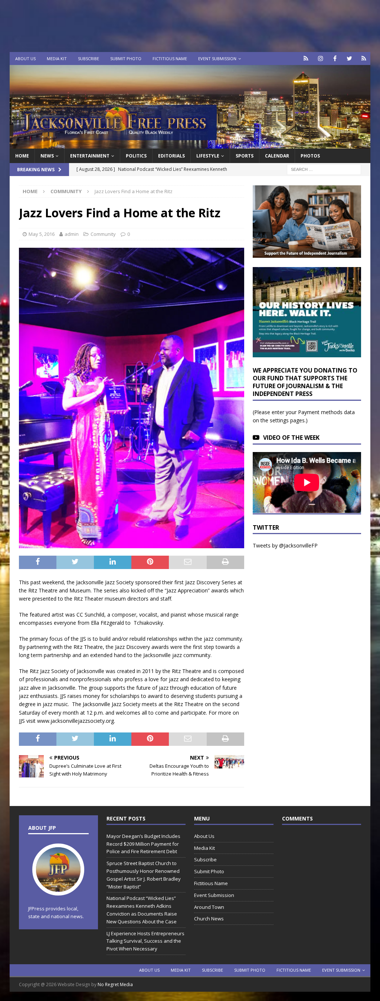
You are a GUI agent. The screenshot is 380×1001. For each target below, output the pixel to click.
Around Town (209, 907)
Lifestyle (207, 156)
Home (22, 156)
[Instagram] (320, 58)
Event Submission (217, 58)
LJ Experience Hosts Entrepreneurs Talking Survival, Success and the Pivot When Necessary (145, 941)
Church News (209, 918)
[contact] (305, 58)
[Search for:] (324, 169)
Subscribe (88, 58)
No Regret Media (115, 984)
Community (103, 234)
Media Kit (57, 58)
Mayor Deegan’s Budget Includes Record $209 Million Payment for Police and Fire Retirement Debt (143, 844)
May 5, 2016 (42, 234)
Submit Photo (125, 58)
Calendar (277, 156)
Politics (136, 156)
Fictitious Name (170, 58)
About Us (25, 58)
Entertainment (89, 156)
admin (72, 234)
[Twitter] (349, 58)
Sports (244, 156)
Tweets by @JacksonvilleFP (285, 545)
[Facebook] (334, 58)
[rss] (363, 58)
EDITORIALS (171, 156)
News (47, 156)
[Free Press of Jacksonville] (190, 144)
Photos (310, 156)
